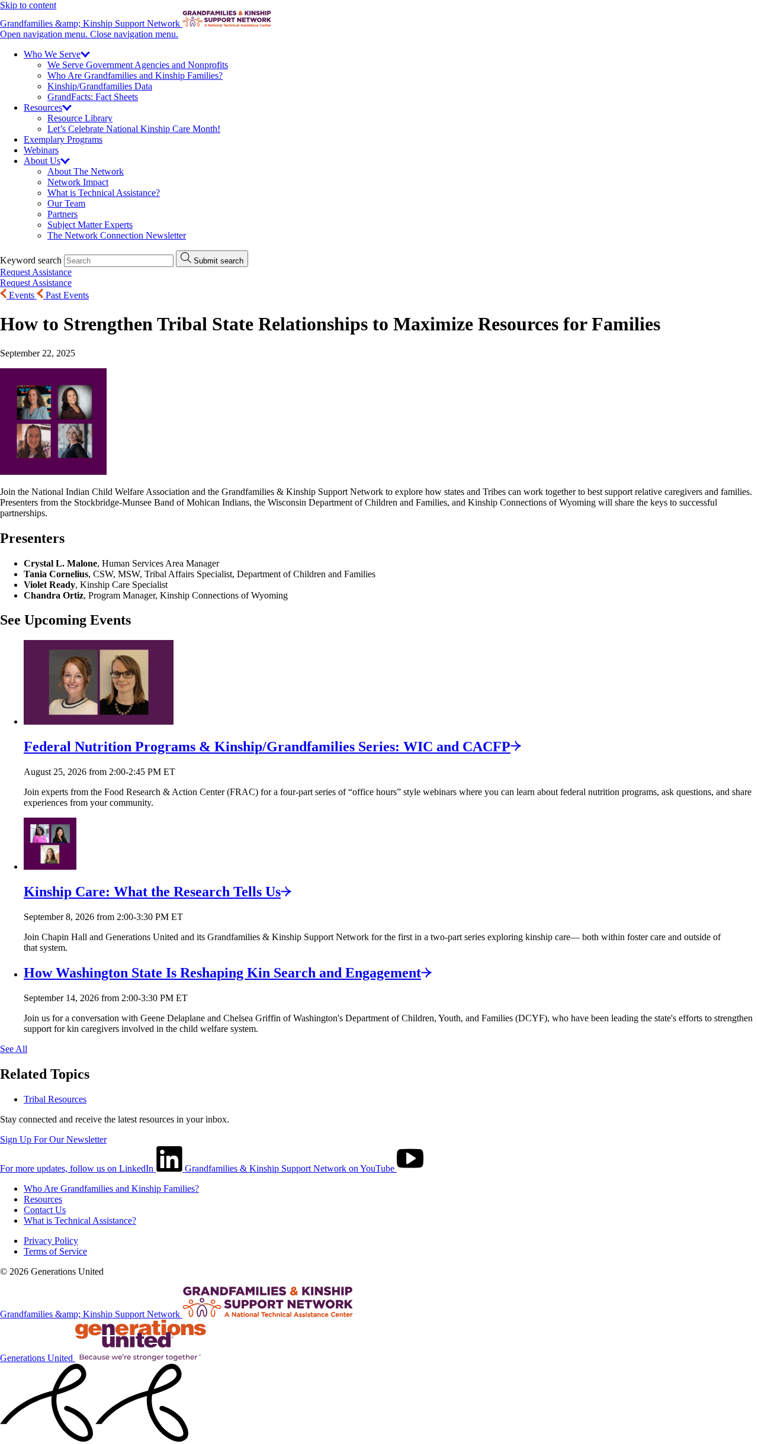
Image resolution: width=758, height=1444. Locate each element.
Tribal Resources (55, 1099)
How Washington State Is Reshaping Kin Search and (222, 972)
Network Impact (77, 182)
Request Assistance (36, 272)
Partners (62, 214)
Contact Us (45, 1210)
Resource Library (80, 118)
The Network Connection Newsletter (116, 235)
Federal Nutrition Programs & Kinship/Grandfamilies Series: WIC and (267, 746)
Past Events (66, 295)
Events (22, 295)
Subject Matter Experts (90, 225)
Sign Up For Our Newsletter (53, 1139)
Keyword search (31, 260)
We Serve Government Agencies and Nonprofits (137, 65)
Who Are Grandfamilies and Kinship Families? (135, 75)
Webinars (41, 150)
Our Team (66, 203)
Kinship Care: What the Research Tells (152, 891)
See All (13, 1049)
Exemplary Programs (63, 139)
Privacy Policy (51, 1241)
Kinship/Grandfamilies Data (99, 86)
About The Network (85, 171)
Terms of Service (55, 1251)
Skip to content (28, 5)
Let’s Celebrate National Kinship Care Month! (133, 129)
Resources (43, 1199)
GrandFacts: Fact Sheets (92, 97)
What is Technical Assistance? (103, 193)
